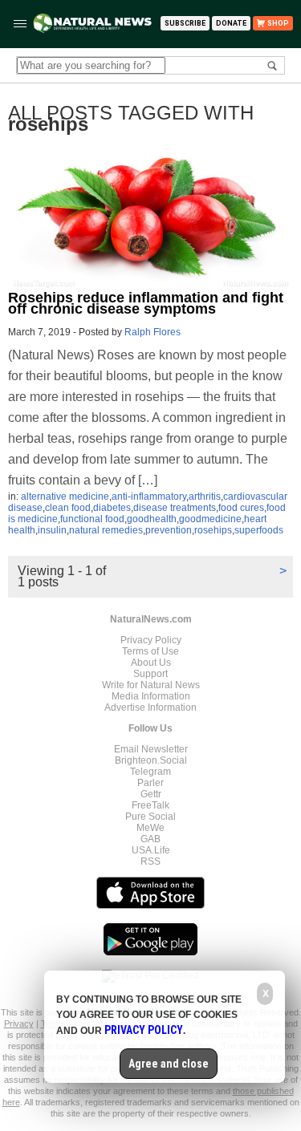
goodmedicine (210, 519)
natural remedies (106, 530)
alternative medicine (65, 496)
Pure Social (150, 816)
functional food (92, 519)
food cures (241, 507)
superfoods (258, 530)
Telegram (150, 771)
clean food (68, 507)
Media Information (151, 696)
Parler (150, 782)
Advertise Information (150, 707)
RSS (150, 861)
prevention (168, 530)
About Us (151, 662)
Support (150, 673)
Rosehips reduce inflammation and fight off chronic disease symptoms (145, 303)
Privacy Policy (150, 640)
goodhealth (152, 519)
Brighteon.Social (151, 760)
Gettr (150, 794)
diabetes (112, 507)
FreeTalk (150, 805)
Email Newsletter (151, 749)
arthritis (205, 496)
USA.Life (151, 850)
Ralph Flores (152, 332)
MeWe (150, 827)
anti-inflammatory (149, 496)
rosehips (213, 530)
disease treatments (174, 507)
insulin (52, 530)
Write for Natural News (151, 685)
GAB (150, 839)
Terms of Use (150, 651)
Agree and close (168, 1063)
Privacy (19, 1023)
